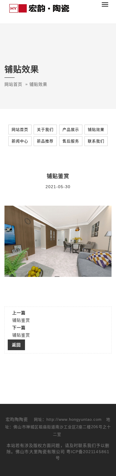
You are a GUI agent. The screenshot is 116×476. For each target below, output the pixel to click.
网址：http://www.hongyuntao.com (68, 419)
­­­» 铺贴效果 (36, 84)
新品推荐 (45, 141)
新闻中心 (20, 141)
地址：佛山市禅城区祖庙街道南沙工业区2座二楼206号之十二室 (58, 427)
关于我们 (45, 129)
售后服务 (70, 141)
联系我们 (96, 141)
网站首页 (13, 84)
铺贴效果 (96, 129)
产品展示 (70, 129)
